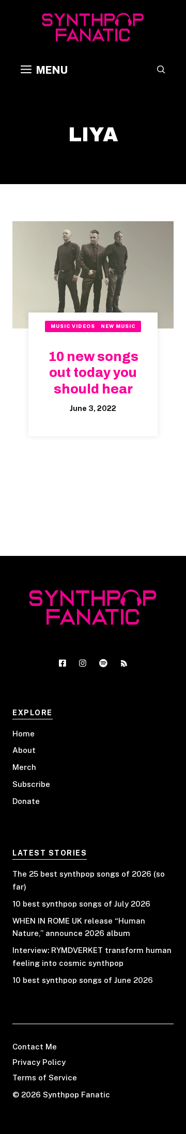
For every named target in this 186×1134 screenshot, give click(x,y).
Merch (24, 767)
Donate (26, 801)
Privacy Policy (39, 1062)
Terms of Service (44, 1077)
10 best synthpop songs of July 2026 (81, 903)
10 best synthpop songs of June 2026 (82, 980)
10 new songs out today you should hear (93, 373)
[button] (161, 70)
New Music (118, 326)
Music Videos (73, 326)
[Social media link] (62, 663)
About (24, 750)
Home (23, 733)
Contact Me (34, 1046)
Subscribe (31, 784)
